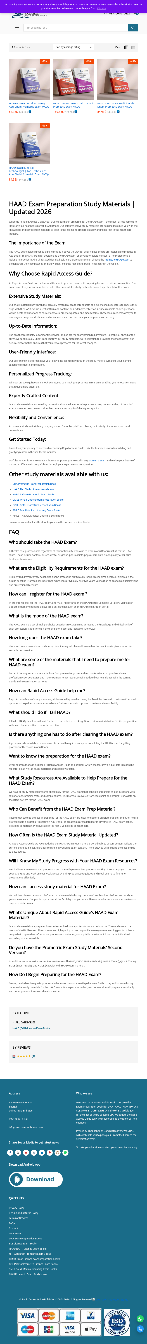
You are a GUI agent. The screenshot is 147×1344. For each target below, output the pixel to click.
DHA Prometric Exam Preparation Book (34, 483)
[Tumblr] (34, 1153)
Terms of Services (18, 1218)
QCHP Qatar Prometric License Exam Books (37, 505)
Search (133, 27)
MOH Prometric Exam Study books (28, 1274)
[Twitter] (18, 1153)
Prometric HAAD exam (117, 259)
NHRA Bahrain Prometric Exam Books (33, 494)
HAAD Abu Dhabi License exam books (33, 489)
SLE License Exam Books (23, 1243)
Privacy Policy (16, 1208)
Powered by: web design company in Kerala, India (73, 1303)
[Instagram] (57, 1153)
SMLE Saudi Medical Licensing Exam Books (36, 510)
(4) (26, 1056)
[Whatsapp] (65, 1153)
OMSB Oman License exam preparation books (38, 499)
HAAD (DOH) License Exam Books (31, 1028)
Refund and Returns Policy (23, 1213)
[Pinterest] (50, 1153)
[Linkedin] (42, 1153)
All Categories (25, 1022)
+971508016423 (18, 1118)
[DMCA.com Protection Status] (110, 1299)
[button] (25, 98)
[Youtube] (26, 1153)
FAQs (12, 1223)
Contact (13, 1228)
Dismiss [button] (101, 8)
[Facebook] (10, 1153)
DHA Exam (15, 1233)
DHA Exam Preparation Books (25, 1238)
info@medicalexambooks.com (26, 1127)
